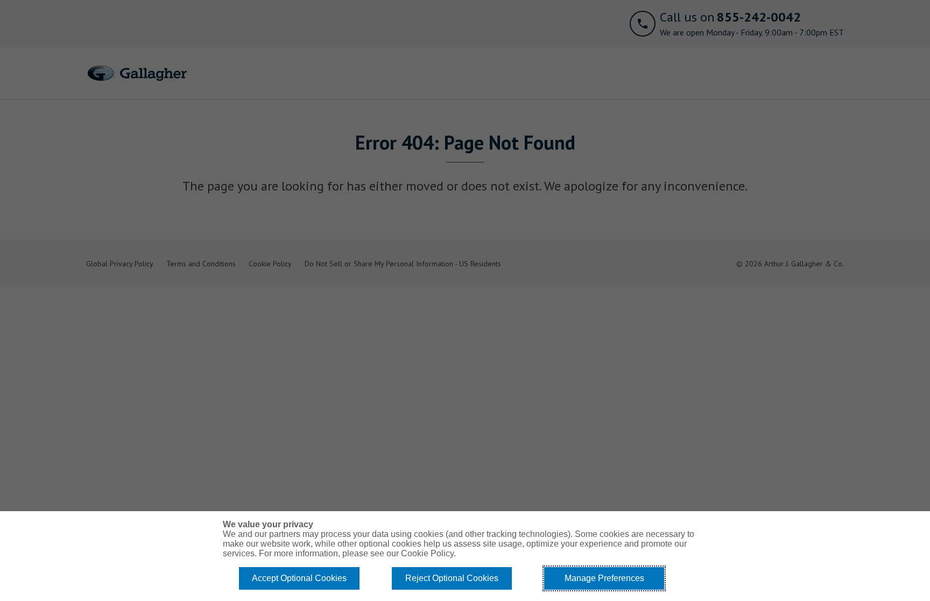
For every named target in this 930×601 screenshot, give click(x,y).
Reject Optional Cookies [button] (451, 578)
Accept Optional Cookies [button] (299, 578)
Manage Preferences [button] (604, 578)
